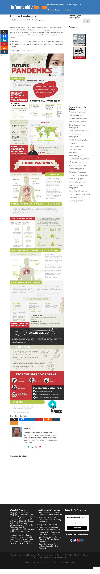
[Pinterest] (39, 419)
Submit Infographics (74, 5)
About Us (67, 10)
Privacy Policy (60, 557)
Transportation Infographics (79, 194)
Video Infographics (76, 201)
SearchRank (70, 562)
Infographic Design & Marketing (40, 555)
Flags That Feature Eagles (48, 524)
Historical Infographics (77, 146)
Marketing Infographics (77, 165)
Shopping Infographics (77, 182)
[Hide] (1, 56)
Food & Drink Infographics (78, 140)
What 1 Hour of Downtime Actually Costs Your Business (49, 528)
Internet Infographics (76, 155)
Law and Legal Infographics (79, 159)
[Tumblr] (56, 419)
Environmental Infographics (79, 131)
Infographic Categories (55, 5)
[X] (14, 419)
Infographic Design (53, 10)
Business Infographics (77, 115)
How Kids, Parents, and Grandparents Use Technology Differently (50, 520)
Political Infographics (76, 178)
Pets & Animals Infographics (79, 175)
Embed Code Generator (64, 555)
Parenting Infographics (77, 172)
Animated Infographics (77, 112)
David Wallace (16, 20)
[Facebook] (23, 419)
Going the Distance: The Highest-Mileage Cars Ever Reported (48, 546)
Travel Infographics (76, 197)
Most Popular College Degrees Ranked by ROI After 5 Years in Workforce (50, 539)
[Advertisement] (37, 476)
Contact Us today (22, 539)
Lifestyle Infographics (76, 162)
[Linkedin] (31, 419)
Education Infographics (77, 122)
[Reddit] (48, 419)
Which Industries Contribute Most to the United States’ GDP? (50, 514)
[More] (14, 423)
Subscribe (77, 528)
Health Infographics (38, 20)
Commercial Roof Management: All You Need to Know (50, 533)
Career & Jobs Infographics (79, 118)
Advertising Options (45, 557)
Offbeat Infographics (76, 169)
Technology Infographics (78, 191)
